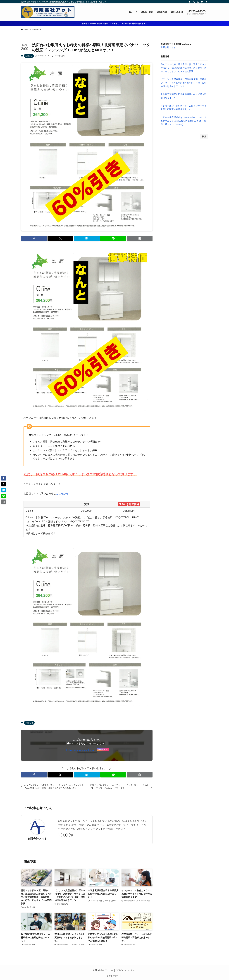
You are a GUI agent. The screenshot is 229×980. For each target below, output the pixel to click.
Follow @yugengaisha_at (80, 750)
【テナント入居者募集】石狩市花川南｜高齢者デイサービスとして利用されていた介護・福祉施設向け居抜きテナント (183, 83)
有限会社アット (37, 838)
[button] (34, 238)
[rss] (202, 1)
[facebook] (190, 1)
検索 (204, 136)
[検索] (206, 1)
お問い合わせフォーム (103, 970)
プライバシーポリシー (126, 970)
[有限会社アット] (47, 12)
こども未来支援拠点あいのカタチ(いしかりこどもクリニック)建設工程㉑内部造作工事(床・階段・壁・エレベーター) (184, 121)
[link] (60, 835)
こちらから (62, 493)
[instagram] (198, 1)
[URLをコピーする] (140, 238)
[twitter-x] (194, 1)
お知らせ (28, 56)
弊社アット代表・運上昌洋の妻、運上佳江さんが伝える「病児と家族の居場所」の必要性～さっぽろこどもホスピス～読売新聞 (183, 68)
